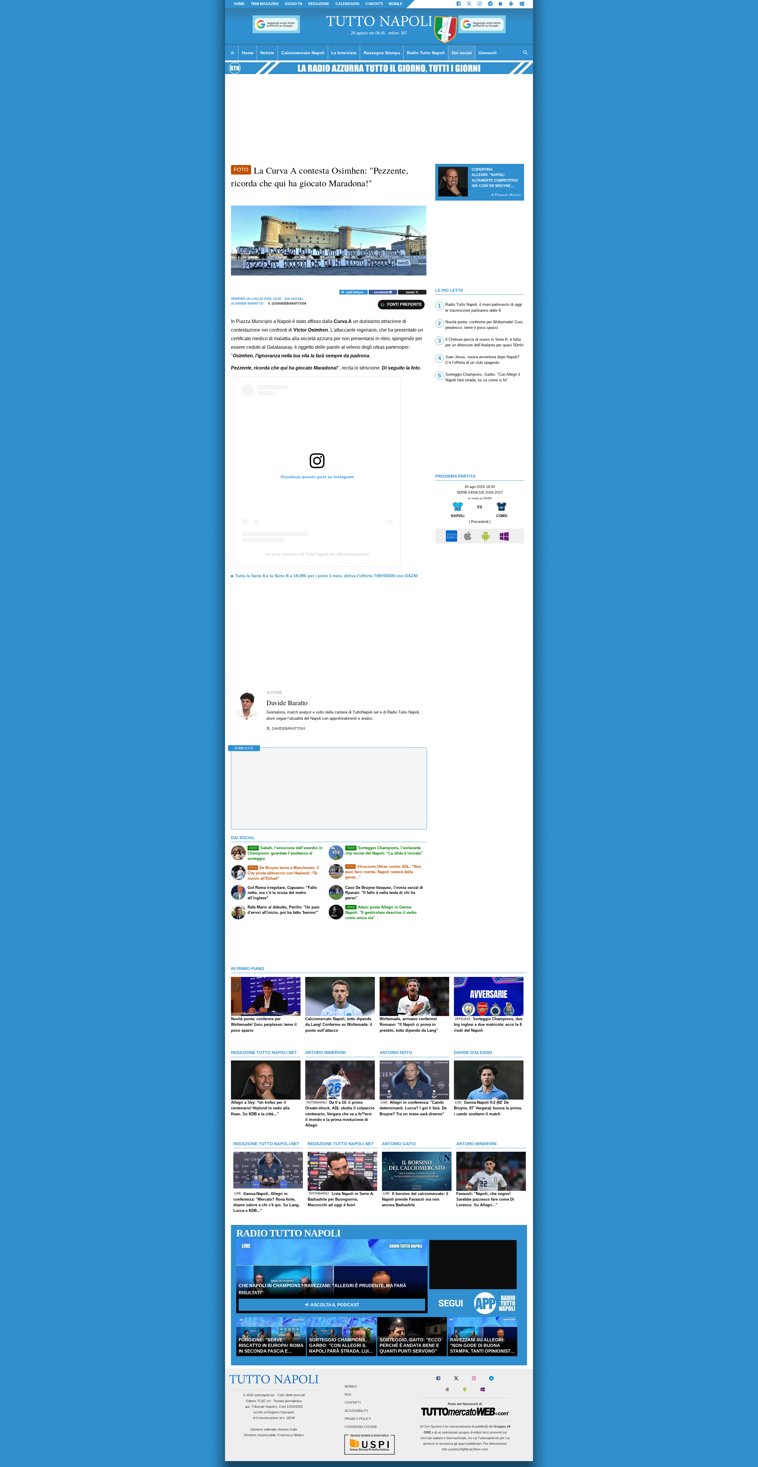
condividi (381, 292)
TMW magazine (265, 4)
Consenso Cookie (361, 1426)
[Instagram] (480, 4)
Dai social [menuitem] (462, 52)
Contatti (353, 1402)
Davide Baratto (249, 303)
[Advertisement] (479, 588)
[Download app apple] (501, 4)
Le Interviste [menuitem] (343, 52)
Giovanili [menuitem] (487, 52)
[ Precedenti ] (479, 522)
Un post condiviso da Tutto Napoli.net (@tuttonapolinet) (317, 554)
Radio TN (293, 4)
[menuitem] (232, 53)
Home (239, 4)
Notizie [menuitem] (267, 52)
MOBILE (395, 4)
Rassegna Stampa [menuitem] (382, 52)
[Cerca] (525, 53)
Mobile (351, 1386)
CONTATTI (374, 4)
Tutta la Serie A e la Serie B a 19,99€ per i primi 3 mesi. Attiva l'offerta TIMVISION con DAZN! (326, 575)
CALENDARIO (347, 4)
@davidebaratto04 (288, 303)
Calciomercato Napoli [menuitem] (303, 52)
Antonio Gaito (287, 1429)
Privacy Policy (358, 1418)
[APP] (452, 535)
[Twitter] (469, 4)
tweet (410, 292)
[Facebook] (458, 4)
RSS (348, 1394)
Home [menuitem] (247, 52)
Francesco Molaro (290, 1435)
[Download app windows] (522, 4)
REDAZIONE (318, 4)
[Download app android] (511, 4)
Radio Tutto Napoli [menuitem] (426, 52)
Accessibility (356, 1410)
